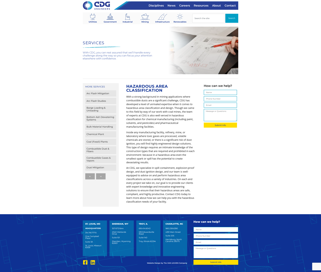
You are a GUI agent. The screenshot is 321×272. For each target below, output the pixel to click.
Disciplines (156, 5)
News (171, 5)
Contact (230, 5)
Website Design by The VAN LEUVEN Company (167, 263)
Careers (184, 5)
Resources (201, 5)
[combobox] (208, 18)
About (216, 5)
